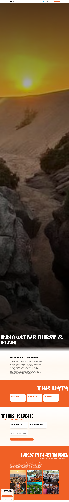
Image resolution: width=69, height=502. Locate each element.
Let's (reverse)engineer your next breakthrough (21, 439)
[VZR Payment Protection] (47, 1)
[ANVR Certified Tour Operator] (43, 1)
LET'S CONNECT (57, 1)
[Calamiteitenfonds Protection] (51, 1)
